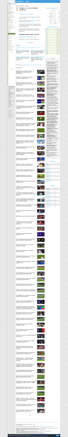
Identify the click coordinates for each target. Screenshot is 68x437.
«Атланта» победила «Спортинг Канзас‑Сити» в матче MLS (51, 131)
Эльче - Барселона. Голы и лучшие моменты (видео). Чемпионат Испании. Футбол (52, 143)
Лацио (47, 42)
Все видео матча (31, 14)
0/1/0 (57, 38)
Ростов (12, 62)
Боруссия (12, 73)
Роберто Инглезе (26, 21)
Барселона (9, 73)
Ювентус (12, 83)
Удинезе (17, 47)
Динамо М (12, 57)
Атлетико (12, 70)
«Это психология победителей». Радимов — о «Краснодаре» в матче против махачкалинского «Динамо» (52, 121)
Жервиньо (31, 21)
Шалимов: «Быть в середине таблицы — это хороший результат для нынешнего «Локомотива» (52, 62)
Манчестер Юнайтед (14, 75)
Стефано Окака (33, 20)
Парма (20, 47)
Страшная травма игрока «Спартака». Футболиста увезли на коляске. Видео (52, 114)
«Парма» (31, 25)
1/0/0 (57, 29)
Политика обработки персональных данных (52, 422)
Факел (14, 64)
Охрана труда (44, 422)
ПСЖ (14, 78)
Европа (40, 47)
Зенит (14, 57)
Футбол (9, 5)
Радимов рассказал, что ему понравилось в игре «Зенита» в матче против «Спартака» (52, 128)
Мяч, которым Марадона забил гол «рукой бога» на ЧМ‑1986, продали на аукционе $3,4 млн (52, 91)
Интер (14, 73)
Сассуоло (47, 46)
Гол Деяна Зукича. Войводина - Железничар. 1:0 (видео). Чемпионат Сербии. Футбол (52, 155)
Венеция (47, 51)
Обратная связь (21, 422)
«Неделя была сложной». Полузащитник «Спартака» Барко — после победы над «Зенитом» (52, 136)
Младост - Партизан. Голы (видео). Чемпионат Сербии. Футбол (52, 153)
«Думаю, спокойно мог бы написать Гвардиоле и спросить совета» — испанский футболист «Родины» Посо (52, 70)
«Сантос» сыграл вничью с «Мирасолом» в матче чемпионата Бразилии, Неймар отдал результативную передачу (52, 125)
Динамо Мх (9, 57)
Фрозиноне (47, 50)
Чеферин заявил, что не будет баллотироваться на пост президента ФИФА (52, 105)
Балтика (14, 54)
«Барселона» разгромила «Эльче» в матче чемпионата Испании (52, 145)
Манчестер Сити (12, 75)
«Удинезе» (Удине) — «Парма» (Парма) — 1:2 (27, 36)
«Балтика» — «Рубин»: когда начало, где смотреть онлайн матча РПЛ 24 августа (53, 108)
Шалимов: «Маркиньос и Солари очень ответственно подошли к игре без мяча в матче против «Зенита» (52, 67)
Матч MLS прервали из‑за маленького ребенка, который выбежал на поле (52, 100)
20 (45, 54)
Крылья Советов (12, 59)
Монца (47, 54)
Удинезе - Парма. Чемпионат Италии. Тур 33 (22, 52)
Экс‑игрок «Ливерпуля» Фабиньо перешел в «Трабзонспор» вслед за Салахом (52, 81)
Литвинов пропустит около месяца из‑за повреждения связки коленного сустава (52, 84)
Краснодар (9, 59)
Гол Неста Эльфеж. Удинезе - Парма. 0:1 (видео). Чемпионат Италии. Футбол (37, 53)
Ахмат (12, 54)
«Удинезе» (21, 17)
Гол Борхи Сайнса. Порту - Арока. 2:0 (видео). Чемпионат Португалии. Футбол (52, 150)
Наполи (12, 78)
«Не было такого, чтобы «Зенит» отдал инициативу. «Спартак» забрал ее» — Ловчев (52, 73)
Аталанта (47, 33)
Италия (17, 48)
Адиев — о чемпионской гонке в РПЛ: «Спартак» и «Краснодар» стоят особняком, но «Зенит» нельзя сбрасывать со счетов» (52, 88)
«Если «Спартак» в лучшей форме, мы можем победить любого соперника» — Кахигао (53, 111)
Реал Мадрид (9, 81)
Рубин (9, 64)
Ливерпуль (9, 75)
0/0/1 (57, 46)
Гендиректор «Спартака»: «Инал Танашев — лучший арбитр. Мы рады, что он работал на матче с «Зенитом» (52, 102)
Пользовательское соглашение (37, 422)
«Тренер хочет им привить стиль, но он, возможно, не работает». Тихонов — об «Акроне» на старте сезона (52, 119)
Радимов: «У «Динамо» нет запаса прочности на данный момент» (52, 116)
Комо (47, 38)
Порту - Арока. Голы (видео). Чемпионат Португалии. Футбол (51, 148)
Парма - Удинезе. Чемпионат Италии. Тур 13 (22, 58)
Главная (9, 3)
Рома (12, 81)
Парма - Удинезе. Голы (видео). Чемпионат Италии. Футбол (37, 59)
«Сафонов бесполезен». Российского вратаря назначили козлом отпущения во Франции (52, 94)
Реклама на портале (29, 422)
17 (45, 50)
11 (45, 42)
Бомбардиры (53, 161)
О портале (25, 422)
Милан (9, 78)
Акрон (9, 54)
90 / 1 (55, 198)
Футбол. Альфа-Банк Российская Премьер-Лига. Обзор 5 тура (52, 76)
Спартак (12, 64)
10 (45, 41)
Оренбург (9, 62)
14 (45, 46)
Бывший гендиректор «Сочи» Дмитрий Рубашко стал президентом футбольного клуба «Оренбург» (52, 79)
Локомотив (14, 59)
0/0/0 (57, 41)
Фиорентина (47, 45)
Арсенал (9, 70)
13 (45, 45)
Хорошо (58, 435)
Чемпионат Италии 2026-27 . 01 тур (52, 8)
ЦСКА (12, 67)
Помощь (17, 422)
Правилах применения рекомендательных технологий (45, 426)
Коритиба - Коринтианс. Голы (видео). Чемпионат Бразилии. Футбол (52, 65)
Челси (14, 81)
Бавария (14, 70)
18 (45, 51)
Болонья (47, 41)
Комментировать (30, 42)
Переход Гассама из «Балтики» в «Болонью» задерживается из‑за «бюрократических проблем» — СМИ (52, 97)
